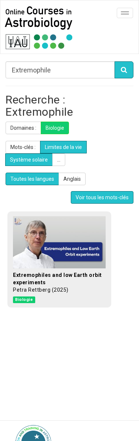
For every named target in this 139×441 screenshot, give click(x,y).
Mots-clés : (23, 147)
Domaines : (23, 128)
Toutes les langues (32, 179)
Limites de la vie (63, 147)
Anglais (72, 179)
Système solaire (29, 160)
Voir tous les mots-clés (102, 197)
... (58, 160)
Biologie (55, 128)
